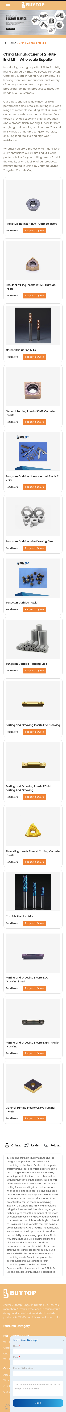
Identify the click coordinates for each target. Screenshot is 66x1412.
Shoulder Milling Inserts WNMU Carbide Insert (31, 287)
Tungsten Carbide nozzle (21, 603)
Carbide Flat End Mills (19, 916)
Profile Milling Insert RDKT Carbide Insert (31, 224)
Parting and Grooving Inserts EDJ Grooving (33, 725)
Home (12, 43)
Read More (12, 230)
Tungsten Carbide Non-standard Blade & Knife (32, 478)
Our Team (9, 1386)
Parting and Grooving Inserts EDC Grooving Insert (27, 980)
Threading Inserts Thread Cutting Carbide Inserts (33, 853)
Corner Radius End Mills (21, 350)
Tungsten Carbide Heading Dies (26, 664)
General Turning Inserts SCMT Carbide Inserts (30, 413)
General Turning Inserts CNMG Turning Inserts (30, 1110)
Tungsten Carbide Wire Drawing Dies (29, 541)
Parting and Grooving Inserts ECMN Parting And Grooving (28, 788)
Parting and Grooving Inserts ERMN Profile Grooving (32, 1045)
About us (9, 1375)
